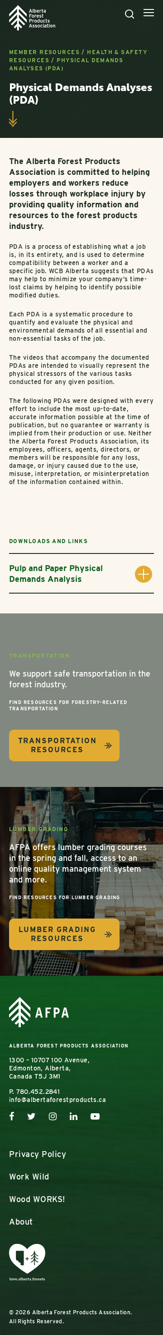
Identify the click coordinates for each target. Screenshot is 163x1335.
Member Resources (44, 52)
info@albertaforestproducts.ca (57, 1099)
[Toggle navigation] (149, 14)
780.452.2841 (38, 1091)
